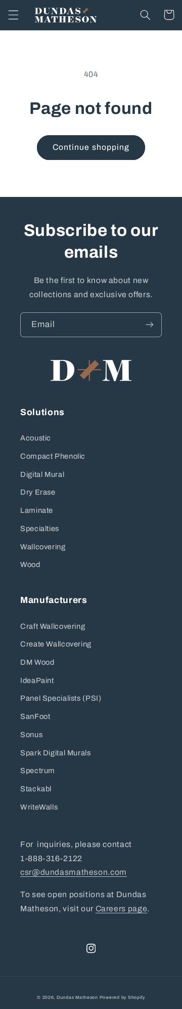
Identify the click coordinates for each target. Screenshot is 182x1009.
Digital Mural (42, 474)
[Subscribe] (149, 324)
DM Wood (37, 662)
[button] (13, 14)
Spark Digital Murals (55, 753)
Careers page (122, 908)
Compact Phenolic (52, 456)
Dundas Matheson (77, 997)
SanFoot (35, 716)
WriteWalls (39, 807)
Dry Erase (38, 492)
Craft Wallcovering (52, 626)
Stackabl (36, 789)
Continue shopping (91, 147)
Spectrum (37, 770)
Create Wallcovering (56, 644)
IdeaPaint (37, 680)
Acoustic (35, 438)
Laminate (36, 510)
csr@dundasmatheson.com (73, 872)
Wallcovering (43, 547)
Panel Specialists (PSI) (61, 698)
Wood (30, 564)
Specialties (39, 528)
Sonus (31, 735)
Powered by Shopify (122, 997)
